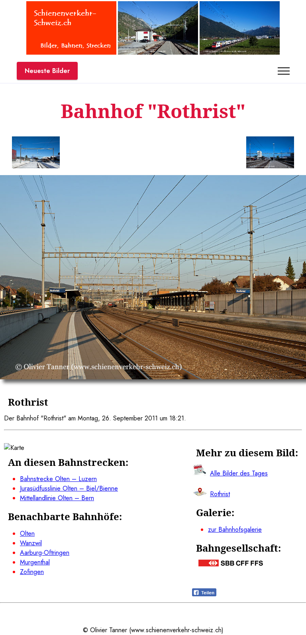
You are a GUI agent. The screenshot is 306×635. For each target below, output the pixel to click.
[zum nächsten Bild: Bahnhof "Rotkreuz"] (270, 153)
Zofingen (32, 571)
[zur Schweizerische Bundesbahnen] (230, 564)
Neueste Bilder (47, 70)
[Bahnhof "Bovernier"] (158, 52)
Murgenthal (35, 562)
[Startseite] (71, 52)
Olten (27, 533)
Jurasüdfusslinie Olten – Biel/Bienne (69, 488)
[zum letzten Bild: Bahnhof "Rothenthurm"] (36, 153)
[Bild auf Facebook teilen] (204, 594)
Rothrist (220, 494)
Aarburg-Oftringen (44, 552)
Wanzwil (31, 543)
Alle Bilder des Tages (239, 473)
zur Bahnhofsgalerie (235, 529)
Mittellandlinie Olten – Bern (57, 498)
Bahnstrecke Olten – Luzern (58, 478)
